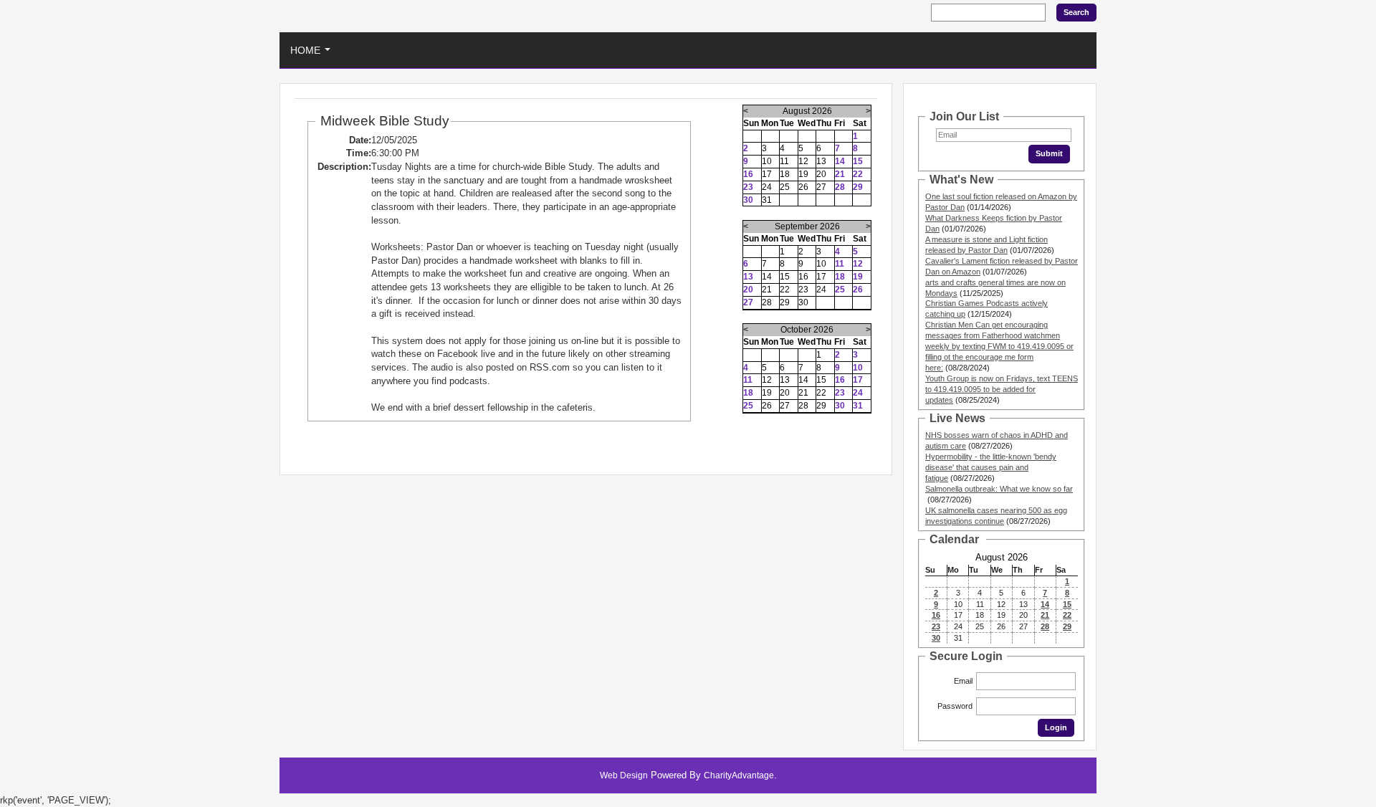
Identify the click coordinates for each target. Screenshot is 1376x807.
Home (313, 54)
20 (748, 290)
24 (858, 393)
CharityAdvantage (739, 775)
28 (840, 187)
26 (858, 290)
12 (858, 264)
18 (840, 277)
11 (839, 264)
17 (858, 380)
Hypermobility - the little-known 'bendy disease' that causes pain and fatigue (990, 467)
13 (748, 277)
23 (748, 187)
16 (748, 174)
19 (858, 277)
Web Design (624, 775)
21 (840, 174)
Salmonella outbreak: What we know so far (999, 488)
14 (840, 161)
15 (858, 161)
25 (840, 290)
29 (858, 187)
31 (858, 406)
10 (858, 368)
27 (748, 302)
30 (748, 200)
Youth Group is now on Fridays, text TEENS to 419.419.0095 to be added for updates (1001, 389)
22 (858, 174)
